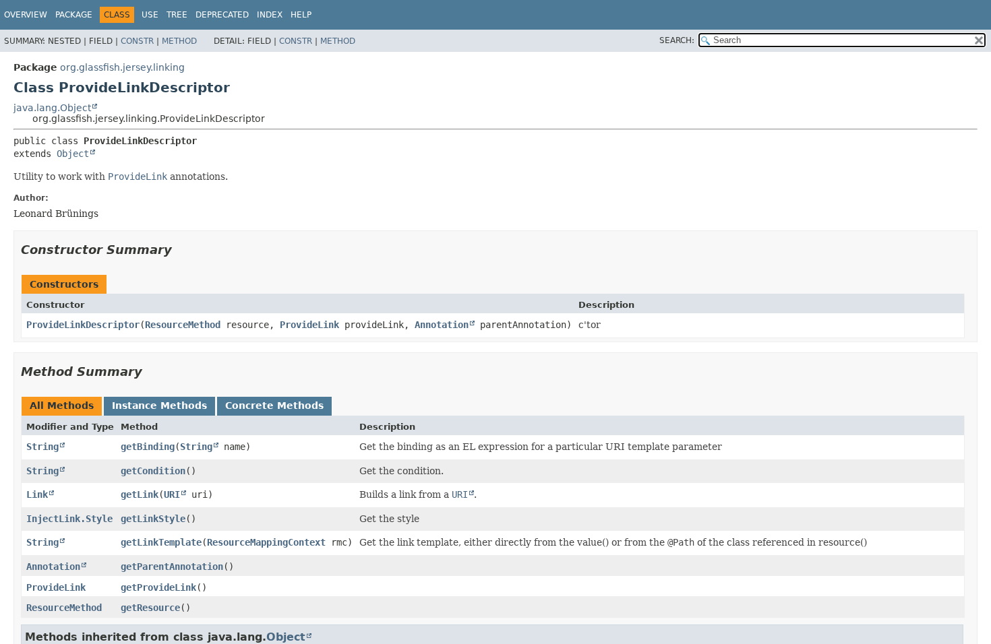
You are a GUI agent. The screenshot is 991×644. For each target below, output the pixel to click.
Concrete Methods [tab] (274, 405)
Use (150, 15)
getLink (139, 494)
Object (73, 153)
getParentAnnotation (172, 566)
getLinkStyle (153, 518)
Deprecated (222, 15)
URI (172, 494)
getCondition (153, 470)
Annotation (442, 324)
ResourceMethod (182, 324)
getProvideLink (158, 587)
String (42, 446)
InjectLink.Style (69, 518)
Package (73, 15)
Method (179, 41)
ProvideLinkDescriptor (83, 324)
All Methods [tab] (62, 405)
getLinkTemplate (161, 542)
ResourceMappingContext (266, 542)
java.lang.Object (52, 107)
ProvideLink (309, 324)
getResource (150, 607)
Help (301, 15)
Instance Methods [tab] (159, 405)
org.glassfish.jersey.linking (122, 67)
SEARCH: (676, 40)
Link (37, 494)
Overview (25, 15)
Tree (177, 15)
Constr (137, 41)
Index (269, 15)
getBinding (148, 446)
